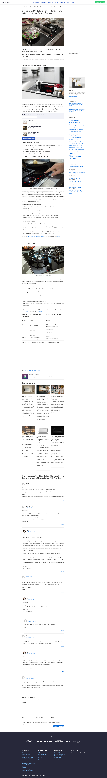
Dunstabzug (81, 125)
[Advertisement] (77, 30)
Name (23, 717)
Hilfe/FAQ (39, 759)
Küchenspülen (72, 141)
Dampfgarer (75, 125)
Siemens (26, 760)
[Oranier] (59, 742)
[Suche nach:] (77, 7)
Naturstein (70, 147)
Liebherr (74, 143)
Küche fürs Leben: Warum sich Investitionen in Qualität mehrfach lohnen (76, 192)
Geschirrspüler (73, 131)
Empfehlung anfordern (26, 754)
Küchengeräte (80, 140)
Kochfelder (27, 311)
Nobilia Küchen (75, 147)
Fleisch (77, 129)
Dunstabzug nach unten (75, 127)
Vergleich (72, 159)
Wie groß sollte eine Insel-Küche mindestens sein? (76, 107)
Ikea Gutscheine (28, 761)
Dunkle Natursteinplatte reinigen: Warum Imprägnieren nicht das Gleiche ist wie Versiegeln (43, 398)
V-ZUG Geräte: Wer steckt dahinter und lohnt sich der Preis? (27, 396)
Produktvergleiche (28, 769)
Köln (30, 758)
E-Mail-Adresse (39, 717)
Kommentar (24, 702)
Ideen (77, 134)
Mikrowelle (70, 145)
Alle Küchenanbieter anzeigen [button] (29, 138)
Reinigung (71, 149)
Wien (32, 757)
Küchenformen (50, 2)
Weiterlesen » (58, 412)
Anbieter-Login (57, 759)
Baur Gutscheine (29, 764)
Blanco (80, 122)
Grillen (80, 131)
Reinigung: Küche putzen (42, 754)
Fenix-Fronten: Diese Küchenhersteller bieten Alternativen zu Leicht (28, 438)
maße (39, 370)
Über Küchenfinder (41, 757)
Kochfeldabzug (76, 137)
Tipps (77, 151)
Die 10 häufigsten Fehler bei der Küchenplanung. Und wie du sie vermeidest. (77, 110)
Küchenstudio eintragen (58, 757)
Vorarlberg (23, 757)
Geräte (68, 2)
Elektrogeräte (71, 129)
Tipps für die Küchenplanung (75, 154)
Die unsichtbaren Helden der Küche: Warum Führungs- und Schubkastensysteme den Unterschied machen (57, 439)
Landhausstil (71, 143)
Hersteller (70, 134)
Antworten (62, 500)
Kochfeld (34, 370)
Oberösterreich (28, 757)
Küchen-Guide (39, 311)
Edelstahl (82, 127)
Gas (25, 370)
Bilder (77, 122)
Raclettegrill (31, 770)
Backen (76, 120)
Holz (73, 134)
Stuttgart (32, 758)
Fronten (56, 2)
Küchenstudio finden (25, 752)
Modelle (74, 145)
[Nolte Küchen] (68, 742)
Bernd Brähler (29, 576)
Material (78, 143)
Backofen (72, 122)
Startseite (23, 6)
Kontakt (44, 775)
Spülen (72, 2)
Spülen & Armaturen (79, 149)
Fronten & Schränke (25, 440)
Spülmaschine (72, 151)
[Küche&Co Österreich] (77, 742)
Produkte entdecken (73, 96)
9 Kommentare (30, 15)
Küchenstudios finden (100, 2)
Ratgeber (27, 6)
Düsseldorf (24, 758)
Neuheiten (38, 15)
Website (52, 717)
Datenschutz (33, 775)
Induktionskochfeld (73, 135)
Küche (71, 140)
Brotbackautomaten (25, 770)
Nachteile (79, 145)
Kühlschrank (78, 141)
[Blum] (29, 742)
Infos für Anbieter (57, 752)
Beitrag (58, 236)
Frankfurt (27, 758)
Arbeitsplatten (62, 2)
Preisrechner (43, 2)
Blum (70, 125)
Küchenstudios (36, 2)
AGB (37, 775)
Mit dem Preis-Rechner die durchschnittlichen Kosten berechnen (76, 104)
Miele (82, 143)
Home (23, 775)
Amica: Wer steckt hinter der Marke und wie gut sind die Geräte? (57, 396)
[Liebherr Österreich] (48, 742)
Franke (23, 760)
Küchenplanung (41, 752)
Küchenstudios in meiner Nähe (31, 117)
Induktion (29, 370)
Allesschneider (24, 771)
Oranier (81, 147)
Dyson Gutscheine (29, 763)
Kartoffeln (83, 135)
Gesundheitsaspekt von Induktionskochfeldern (37, 236)
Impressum (40, 775)
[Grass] (38, 742)
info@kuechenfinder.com (78, 754)
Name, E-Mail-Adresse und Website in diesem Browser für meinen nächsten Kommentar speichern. (41, 723)
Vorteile (79, 159)
